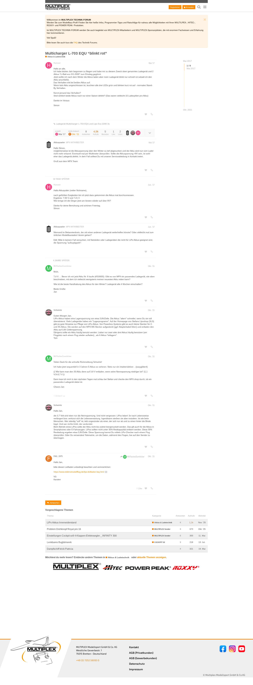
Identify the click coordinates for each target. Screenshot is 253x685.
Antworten (54, 502)
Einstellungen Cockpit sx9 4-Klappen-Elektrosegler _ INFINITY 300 (82, 535)
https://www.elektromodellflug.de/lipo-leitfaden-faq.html (80, 472)
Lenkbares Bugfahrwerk (59, 542)
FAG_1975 (58, 456)
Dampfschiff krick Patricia (60, 549)
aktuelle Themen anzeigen (151, 557)
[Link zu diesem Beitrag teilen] (151, 114)
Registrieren (175, 7)
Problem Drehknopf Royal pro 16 (64, 529)
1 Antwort (58, 395)
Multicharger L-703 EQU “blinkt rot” (76, 53)
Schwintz (58, 310)
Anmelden (190, 7)
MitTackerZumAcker (62, 266)
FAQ (75, 42)
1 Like (139, 488)
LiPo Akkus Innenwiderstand (61, 522)
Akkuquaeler (59, 142)
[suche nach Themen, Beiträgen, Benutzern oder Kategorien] (199, 7)
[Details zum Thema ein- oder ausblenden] (149, 133)
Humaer (57, 63)
